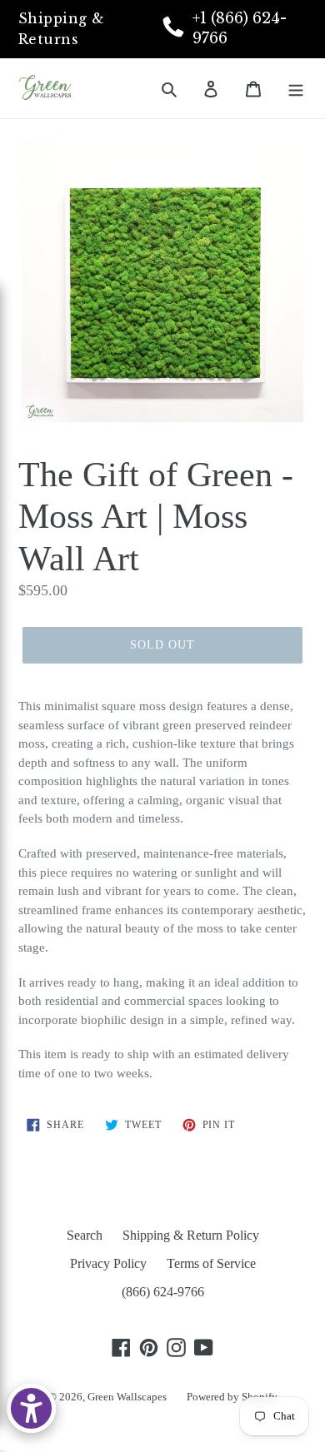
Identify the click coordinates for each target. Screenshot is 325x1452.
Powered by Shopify (232, 1396)
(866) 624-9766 (163, 1292)
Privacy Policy (108, 1263)
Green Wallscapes (127, 1396)
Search (84, 1235)
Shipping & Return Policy (190, 1235)
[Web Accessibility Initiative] (31, 1408)
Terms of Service (211, 1263)
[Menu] (295, 88)
